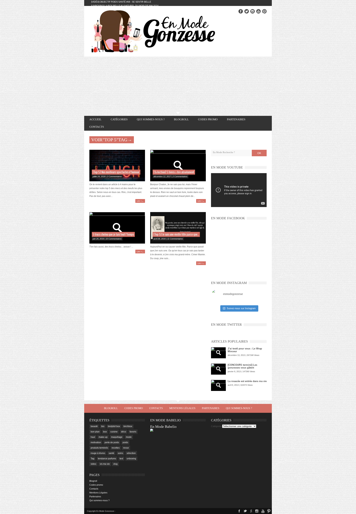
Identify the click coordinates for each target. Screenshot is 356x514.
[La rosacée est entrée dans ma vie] (218, 385)
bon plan (95, 431)
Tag (92, 458)
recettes (116, 448)
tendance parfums (107, 458)
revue (126, 448)
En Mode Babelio (163, 426)
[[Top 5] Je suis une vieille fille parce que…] (178, 228)
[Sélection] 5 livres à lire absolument (174, 172)
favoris (133, 431)
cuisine (114, 431)
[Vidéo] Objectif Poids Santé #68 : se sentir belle (121, 2)
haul (93, 437)
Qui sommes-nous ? (151, 119)
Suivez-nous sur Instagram (241, 308)
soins (120, 453)
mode (129, 437)
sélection (131, 453)
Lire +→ (140, 201)
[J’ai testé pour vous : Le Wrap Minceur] (218, 352)
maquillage (116, 437)
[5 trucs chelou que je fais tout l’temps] (117, 228)
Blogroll (181, 119)
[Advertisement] (178, 84)
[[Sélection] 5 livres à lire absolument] (178, 165)
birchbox (127, 426)
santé (111, 453)
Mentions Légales (182, 408)
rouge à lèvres (98, 453)
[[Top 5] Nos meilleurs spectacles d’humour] (117, 165)
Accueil (95, 119)
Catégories (216, 426)
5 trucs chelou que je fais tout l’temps (113, 234)
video (93, 464)
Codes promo (208, 119)
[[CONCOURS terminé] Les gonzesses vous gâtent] (218, 369)
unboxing (131, 458)
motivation (96, 442)
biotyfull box (114, 426)
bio (102, 426)
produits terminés (99, 448)
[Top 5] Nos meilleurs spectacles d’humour (116, 172)
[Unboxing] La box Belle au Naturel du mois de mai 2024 (125, 5)
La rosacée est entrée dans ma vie (247, 381)
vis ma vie (105, 464)
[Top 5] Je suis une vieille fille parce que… (176, 234)
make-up (103, 437)
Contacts (96, 126)
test (121, 458)
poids (125, 442)
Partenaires (236, 119)
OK (259, 153)
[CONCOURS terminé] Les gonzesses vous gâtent (242, 366)
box (105, 431)
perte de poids (112, 442)
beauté (94, 426)
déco (123, 431)
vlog (115, 464)
